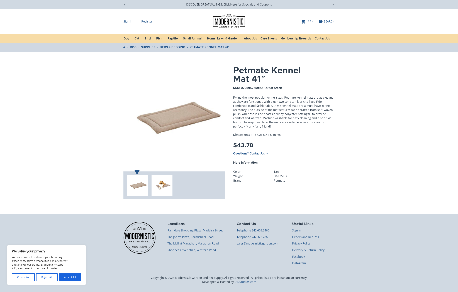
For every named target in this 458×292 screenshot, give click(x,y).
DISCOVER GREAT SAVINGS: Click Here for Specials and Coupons (229, 4)
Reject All (46, 277)
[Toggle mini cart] (308, 21)
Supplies (148, 47)
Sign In (128, 21)
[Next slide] (333, 4)
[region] (46, 265)
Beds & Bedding (172, 47)
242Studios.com (245, 282)
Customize (23, 277)
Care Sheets (268, 38)
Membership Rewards (296, 38)
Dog (133, 47)
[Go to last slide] (124, 4)
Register (146, 21)
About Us (250, 38)
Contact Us (322, 38)
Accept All (70, 277)
